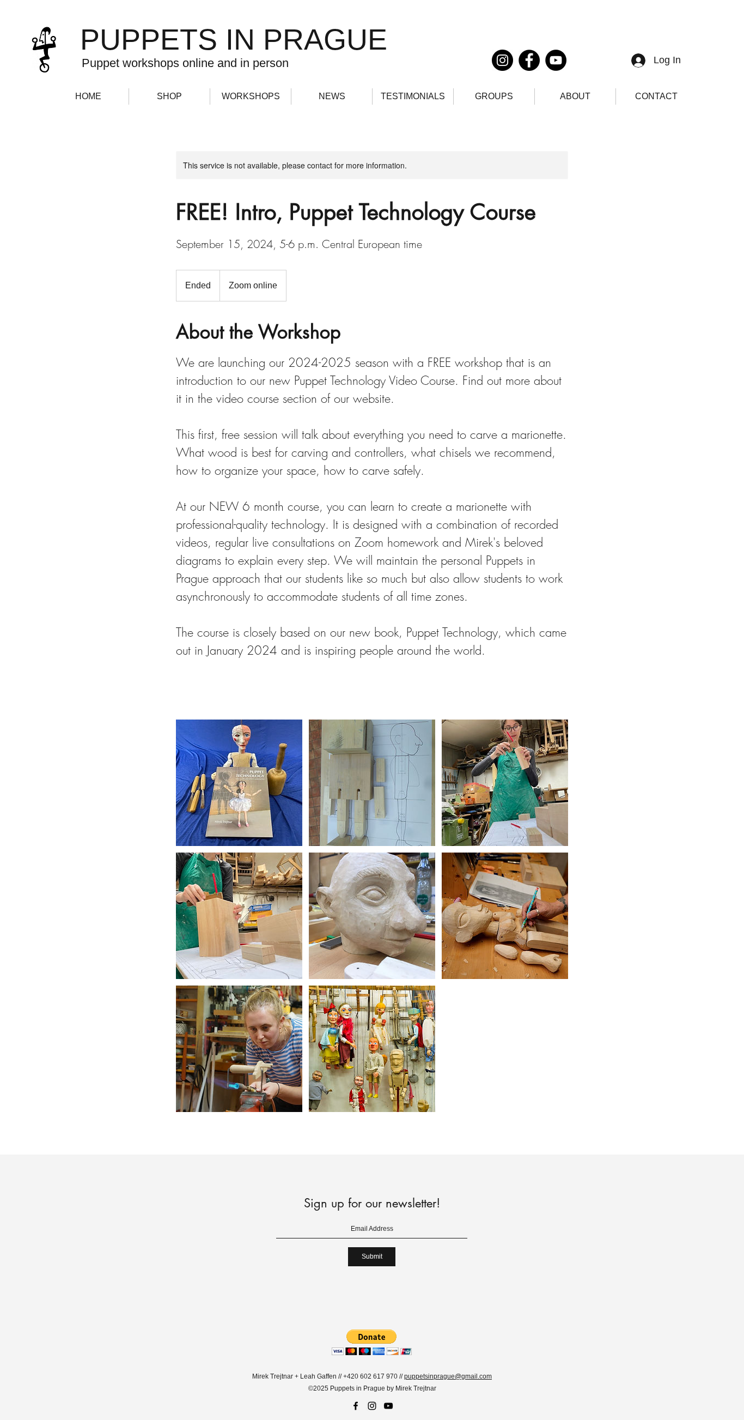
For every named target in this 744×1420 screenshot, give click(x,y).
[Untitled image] (239, 783)
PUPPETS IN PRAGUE (233, 39)
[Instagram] (502, 60)
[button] (372, 1342)
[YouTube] (555, 60)
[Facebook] (529, 60)
